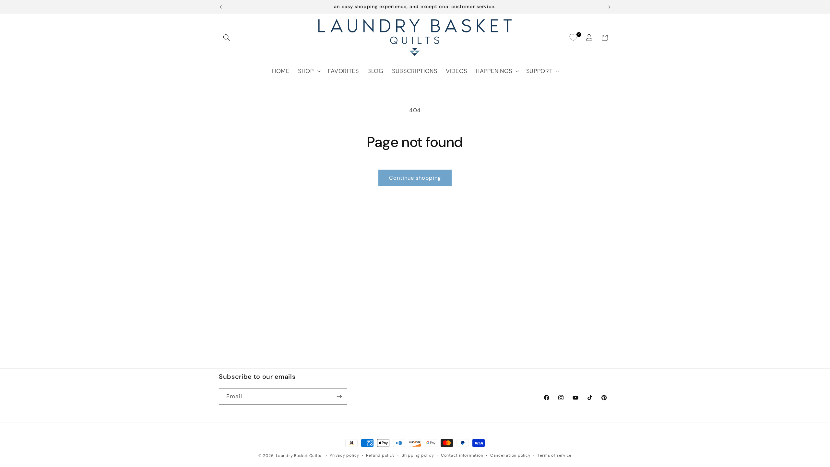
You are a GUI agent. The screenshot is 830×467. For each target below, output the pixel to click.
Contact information (462, 455)
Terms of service (555, 455)
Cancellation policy (510, 455)
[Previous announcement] (221, 7)
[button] (226, 37)
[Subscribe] (339, 396)
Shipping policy (418, 455)
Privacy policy (344, 455)
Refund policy (380, 455)
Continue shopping (415, 177)
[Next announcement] (609, 7)
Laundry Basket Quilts (298, 455)
